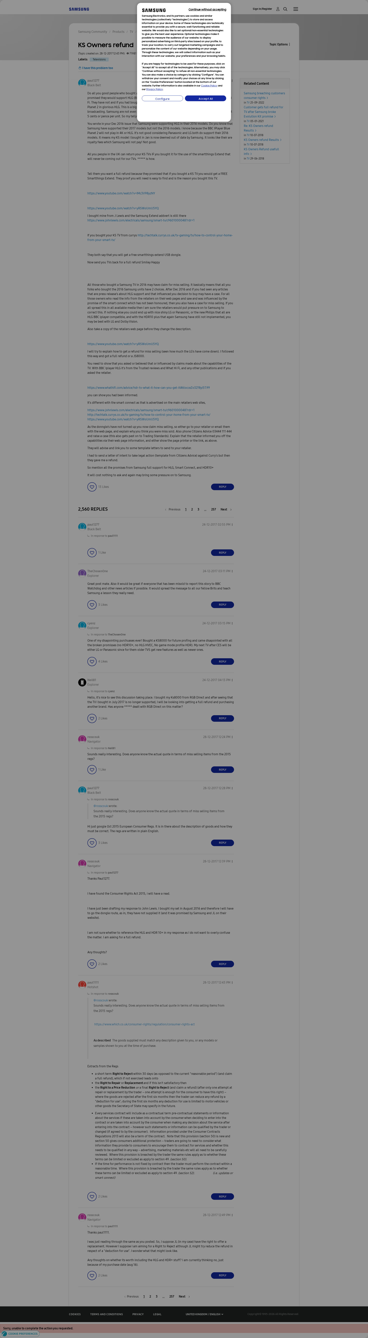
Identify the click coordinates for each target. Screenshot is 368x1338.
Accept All (206, 99)
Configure (162, 99)
